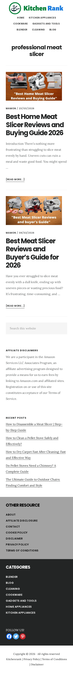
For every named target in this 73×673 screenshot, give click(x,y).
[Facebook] (9, 636)
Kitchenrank (13, 659)
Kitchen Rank (36, 8)
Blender (12, 577)
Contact (13, 526)
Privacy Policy (17, 544)
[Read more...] (15, 180)
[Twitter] (16, 636)
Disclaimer (14, 538)
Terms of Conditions (22, 550)
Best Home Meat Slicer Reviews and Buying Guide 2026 (35, 124)
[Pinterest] (23, 636)
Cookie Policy (17, 532)
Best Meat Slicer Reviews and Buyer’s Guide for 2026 (32, 253)
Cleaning (13, 589)
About (11, 515)
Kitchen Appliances (20, 613)
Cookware (14, 595)
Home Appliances (19, 607)
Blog (10, 583)
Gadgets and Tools (21, 601)
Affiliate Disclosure (21, 520)
